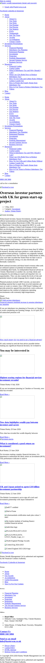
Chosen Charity (15, 42)
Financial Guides (15, 66)
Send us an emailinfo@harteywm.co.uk (10, 640)
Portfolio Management (17, 58)
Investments (13, 54)
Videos (11, 89)
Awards (12, 37)
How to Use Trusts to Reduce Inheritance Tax (26, 87)
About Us (12, 19)
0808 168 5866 (5, 179)
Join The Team (14, 35)
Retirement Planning (16, 52)
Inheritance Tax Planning (18, 50)
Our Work (13, 23)
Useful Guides (14, 68)
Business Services (15, 62)
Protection (13, 56)
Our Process (13, 27)
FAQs (11, 31)
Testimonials (13, 33)
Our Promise (13, 25)
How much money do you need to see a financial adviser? (21, 340)
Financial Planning (16, 48)
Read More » (5, 394)
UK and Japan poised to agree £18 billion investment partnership (19, 487)
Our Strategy (14, 29)
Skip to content (5, 1)
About (7, 17)
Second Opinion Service (18, 60)
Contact (7, 93)
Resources (8, 64)
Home (7, 15)
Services (8, 46)
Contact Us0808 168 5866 (7, 632)
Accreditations (14, 39)
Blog (6, 91)
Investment (16, 209)
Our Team (13, 21)
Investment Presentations (14, 44)
